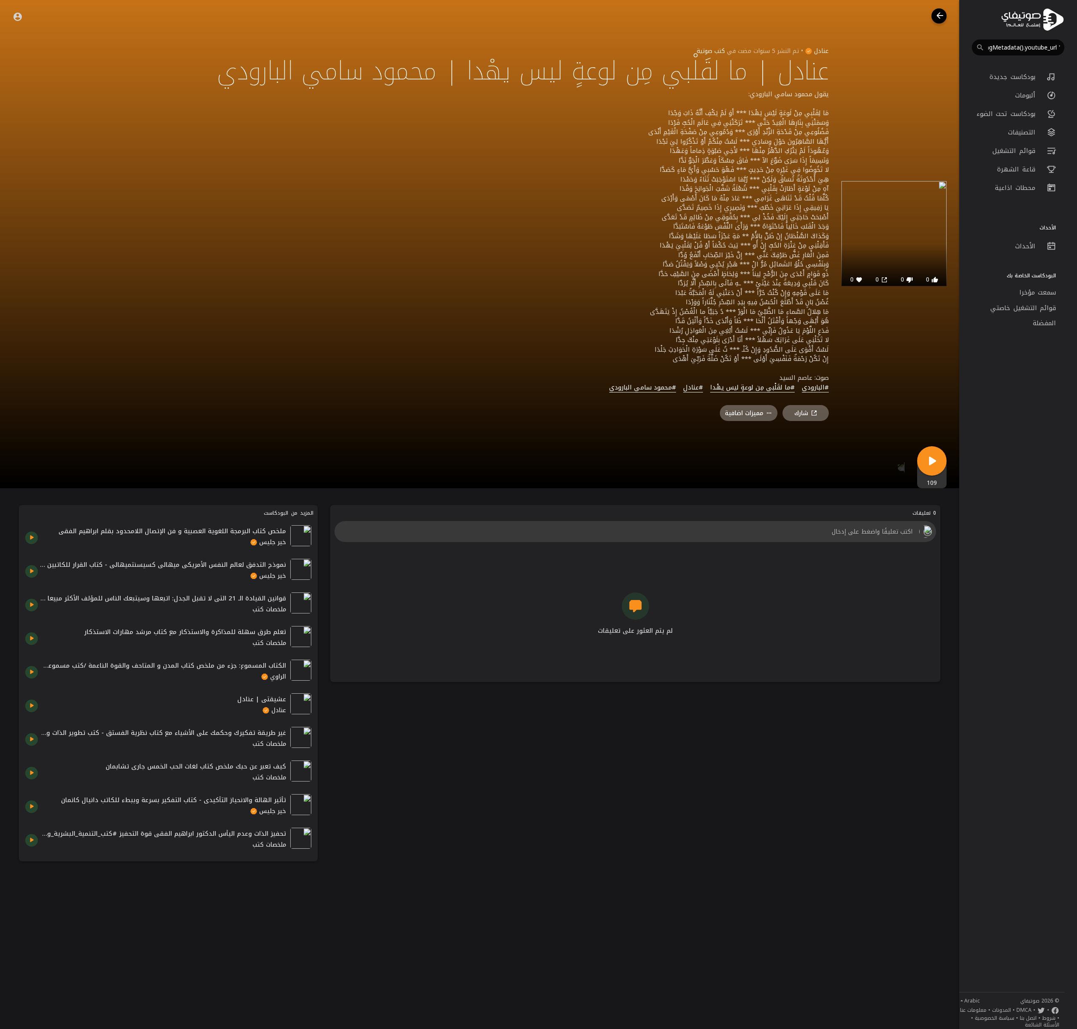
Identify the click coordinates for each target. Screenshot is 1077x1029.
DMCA (1024, 1010)
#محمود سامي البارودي (642, 388)
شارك (801, 413)
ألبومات (1027, 95)
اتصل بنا (1028, 1018)
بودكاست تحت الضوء (1007, 114)
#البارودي (815, 388)
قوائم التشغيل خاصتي (1023, 308)
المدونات (1001, 1010)
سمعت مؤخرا (1037, 292)
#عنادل (693, 388)
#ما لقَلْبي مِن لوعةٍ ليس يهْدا (752, 388)
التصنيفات (1023, 132)
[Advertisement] (168, 926)
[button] (1018, 47)
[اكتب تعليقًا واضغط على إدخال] (635, 531)
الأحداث (1027, 246)
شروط (1049, 1018)
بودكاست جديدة (1013, 77)
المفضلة (1044, 323)
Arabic (972, 1001)
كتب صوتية (711, 51)
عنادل (820, 51)
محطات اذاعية (1016, 188)
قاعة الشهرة (1017, 169)
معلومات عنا (973, 1010)
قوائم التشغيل (1015, 151)
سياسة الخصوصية (994, 1018)
